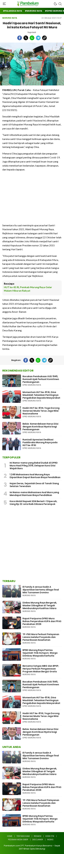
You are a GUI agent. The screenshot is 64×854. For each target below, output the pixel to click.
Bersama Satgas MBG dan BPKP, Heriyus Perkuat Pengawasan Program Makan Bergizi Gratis (41, 668)
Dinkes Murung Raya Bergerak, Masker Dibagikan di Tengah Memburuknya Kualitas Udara (40, 605)
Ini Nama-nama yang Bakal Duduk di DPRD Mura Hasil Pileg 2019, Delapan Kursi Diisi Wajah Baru (34, 465)
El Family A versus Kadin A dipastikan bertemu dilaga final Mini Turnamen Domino (41, 589)
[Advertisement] (32, 197)
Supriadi (31, 32)
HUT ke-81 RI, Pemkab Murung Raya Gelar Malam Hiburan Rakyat (28, 289)
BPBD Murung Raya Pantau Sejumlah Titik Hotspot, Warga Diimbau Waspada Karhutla (40, 653)
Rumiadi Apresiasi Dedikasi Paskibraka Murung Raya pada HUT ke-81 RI (40, 442)
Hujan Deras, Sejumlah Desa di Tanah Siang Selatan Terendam (34, 485)
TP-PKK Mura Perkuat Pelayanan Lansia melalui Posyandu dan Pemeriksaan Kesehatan (41, 637)
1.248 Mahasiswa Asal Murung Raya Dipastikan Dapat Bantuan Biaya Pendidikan (35, 476)
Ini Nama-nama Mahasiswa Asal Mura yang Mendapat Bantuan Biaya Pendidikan (34, 494)
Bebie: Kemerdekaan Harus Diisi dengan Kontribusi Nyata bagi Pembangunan (40, 426)
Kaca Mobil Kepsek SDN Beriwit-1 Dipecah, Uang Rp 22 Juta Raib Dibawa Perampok (33, 503)
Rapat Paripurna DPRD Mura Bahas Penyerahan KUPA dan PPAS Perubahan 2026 (42, 621)
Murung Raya (9, 18)
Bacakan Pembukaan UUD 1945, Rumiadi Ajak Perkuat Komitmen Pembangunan (41, 379)
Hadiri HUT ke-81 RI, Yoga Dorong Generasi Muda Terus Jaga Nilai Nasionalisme (41, 410)
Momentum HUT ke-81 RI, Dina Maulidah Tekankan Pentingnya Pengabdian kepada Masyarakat (41, 395)
